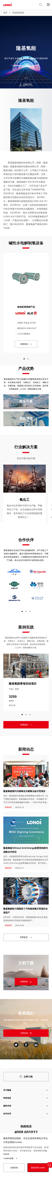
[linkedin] (36, 1044)
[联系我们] (49, 1165)
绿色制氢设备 (18, 12)
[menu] (48, 4)
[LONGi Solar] (7, 4)
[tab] (24, 358)
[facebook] (26, 1044)
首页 (5, 12)
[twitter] (16, 1044)
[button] (40, 4)
